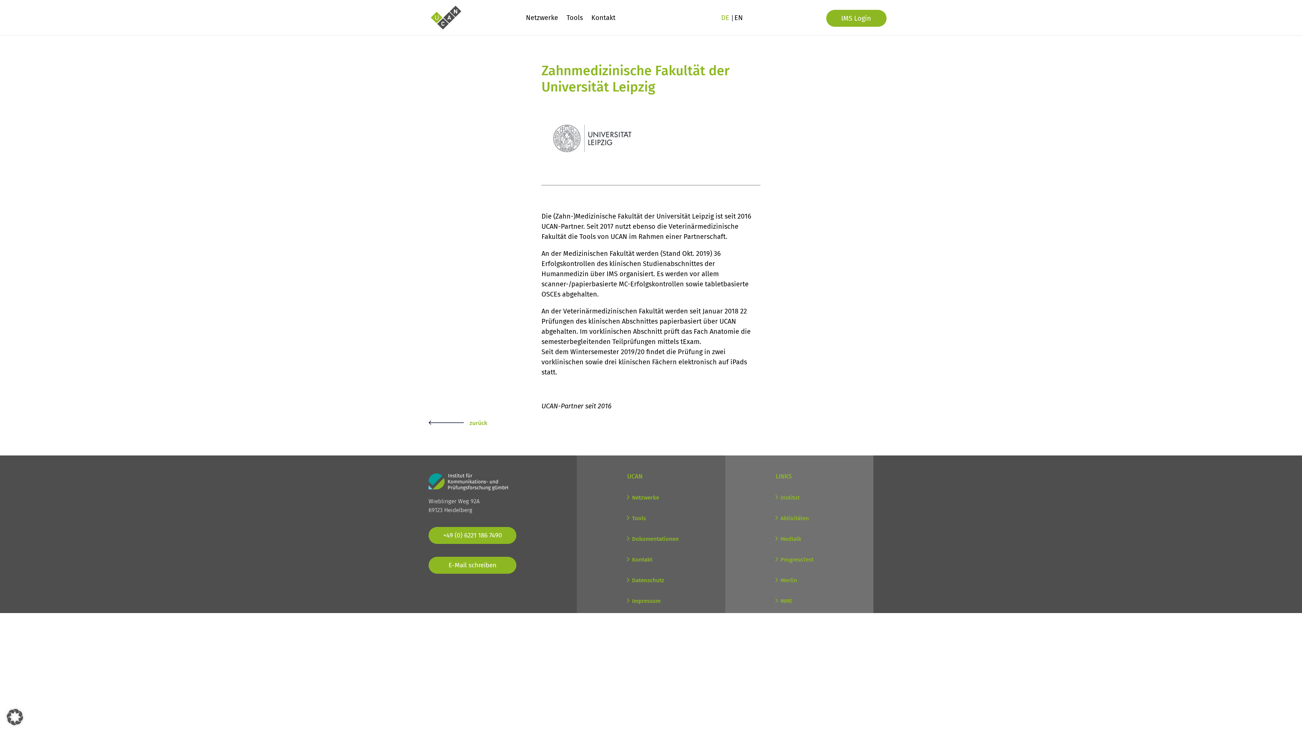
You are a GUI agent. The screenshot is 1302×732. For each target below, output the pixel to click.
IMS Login (856, 18)
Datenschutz (648, 580)
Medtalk (791, 539)
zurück (478, 423)
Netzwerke (542, 18)
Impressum (646, 601)
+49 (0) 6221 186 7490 (472, 535)
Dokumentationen (655, 539)
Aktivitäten (795, 518)
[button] (15, 717)
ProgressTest (797, 559)
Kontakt (603, 18)
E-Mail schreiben (472, 565)
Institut (790, 497)
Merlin (789, 580)
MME (786, 601)
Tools (575, 18)
